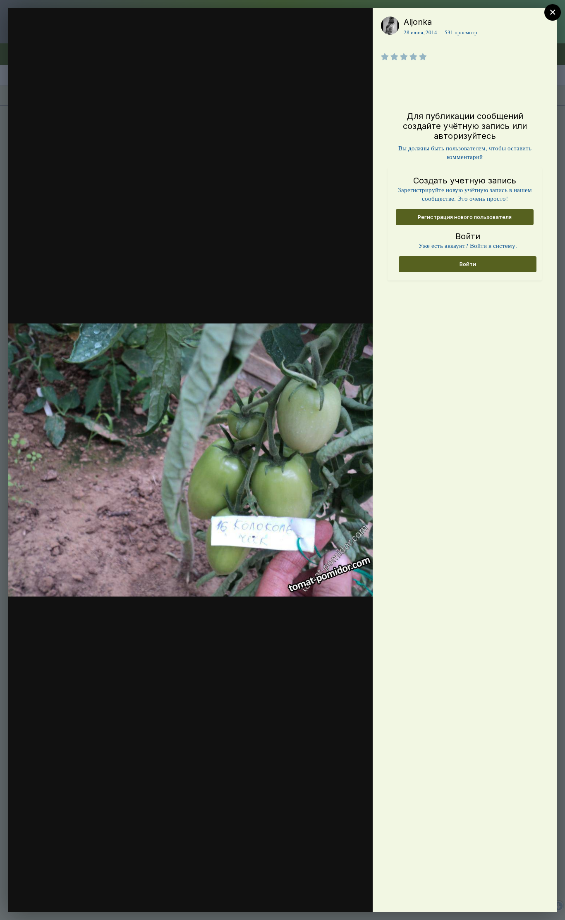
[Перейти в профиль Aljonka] (390, 26)
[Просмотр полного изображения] (358, 23)
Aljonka (418, 22)
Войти (468, 264)
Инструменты (336, 897)
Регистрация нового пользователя (465, 217)
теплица (61, 38)
